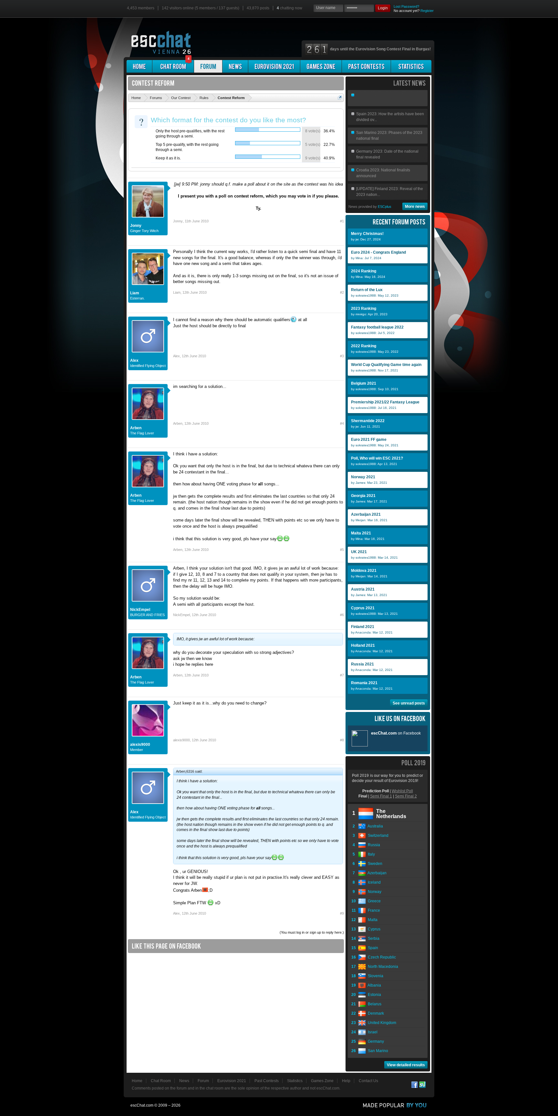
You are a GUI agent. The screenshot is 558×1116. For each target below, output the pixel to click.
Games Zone (322, 1081)
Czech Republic (381, 957)
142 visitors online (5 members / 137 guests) (200, 8)
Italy (370, 854)
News (184, 1081)
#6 (342, 615)
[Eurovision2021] (274, 66)
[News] (235, 66)
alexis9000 (140, 744)
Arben (135, 428)
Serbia (372, 938)
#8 (342, 740)
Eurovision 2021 (231, 1081)
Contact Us (368, 1081)
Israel (371, 1032)
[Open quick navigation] (340, 98)
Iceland (373, 882)
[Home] (139, 66)
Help (346, 1081)
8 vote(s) (312, 131)
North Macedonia (382, 966)
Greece (373, 901)
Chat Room (161, 1081)
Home (137, 1081)
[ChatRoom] (173, 66)
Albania (373, 985)
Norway (373, 891)
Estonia (373, 994)
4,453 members (140, 8)
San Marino (377, 1051)
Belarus (373, 1004)
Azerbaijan (376, 873)
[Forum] (208, 66)
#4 (342, 423)
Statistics (295, 1081)
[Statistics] (411, 66)
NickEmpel (140, 609)
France (373, 910)
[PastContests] (366, 66)
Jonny (135, 225)
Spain (372, 948)
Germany (375, 1041)
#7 (342, 675)
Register (427, 11)
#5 (342, 550)
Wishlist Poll (402, 791)
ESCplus (384, 206)
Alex (134, 360)
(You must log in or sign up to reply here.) (312, 932)
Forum (203, 1081)
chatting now (289, 8)
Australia (374, 826)
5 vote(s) (312, 144)
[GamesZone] (321, 66)
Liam (134, 293)
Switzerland (377, 835)
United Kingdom (381, 1022)
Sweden (374, 863)
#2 (342, 292)
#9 (342, 913)
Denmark (375, 1013)
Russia (373, 845)
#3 (342, 356)
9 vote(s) (312, 158)
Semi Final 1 (381, 796)
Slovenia (374, 976)
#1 (342, 221)
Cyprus (373, 929)
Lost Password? (406, 6)
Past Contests (266, 1081)
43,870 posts (258, 8)
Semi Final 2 (406, 796)
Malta (371, 920)
